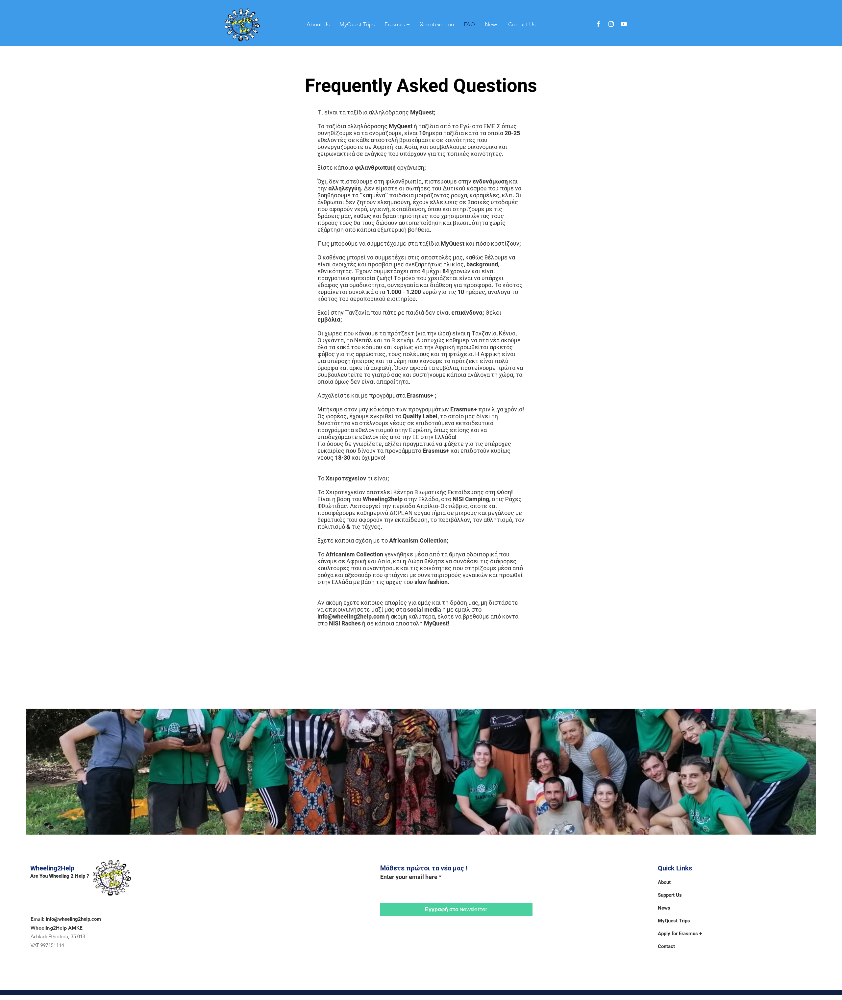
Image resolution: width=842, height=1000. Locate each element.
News (664, 908)
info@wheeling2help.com (351, 616)
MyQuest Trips (674, 921)
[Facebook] (598, 24)
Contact (666, 946)
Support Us (670, 895)
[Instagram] (611, 24)
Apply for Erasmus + (680, 934)
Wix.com (433, 996)
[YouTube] (624, 24)
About (664, 882)
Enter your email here (408, 877)
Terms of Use (458, 996)
